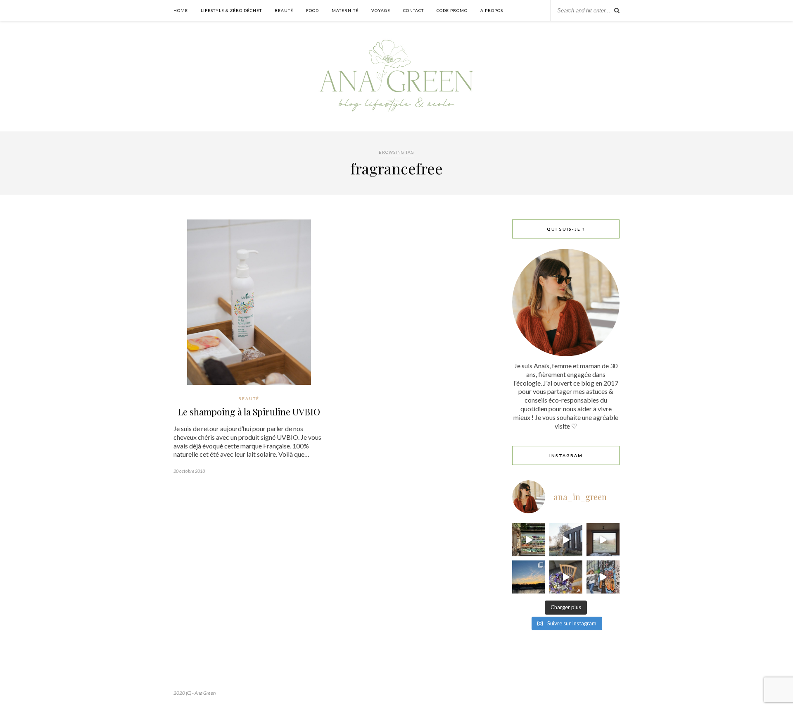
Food (312, 10)
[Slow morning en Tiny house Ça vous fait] (565, 539)
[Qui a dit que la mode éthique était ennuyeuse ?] (603, 577)
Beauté (284, 10)
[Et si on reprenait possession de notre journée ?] (565, 577)
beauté (248, 398)
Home (180, 10)
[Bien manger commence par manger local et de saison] (528, 539)
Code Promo (452, 10)
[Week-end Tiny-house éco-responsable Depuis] (603, 539)
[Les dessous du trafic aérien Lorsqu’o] (528, 577)
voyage (380, 10)
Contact (413, 10)
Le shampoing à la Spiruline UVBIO (249, 411)
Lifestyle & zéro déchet (231, 10)
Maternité (345, 10)
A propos (491, 10)
